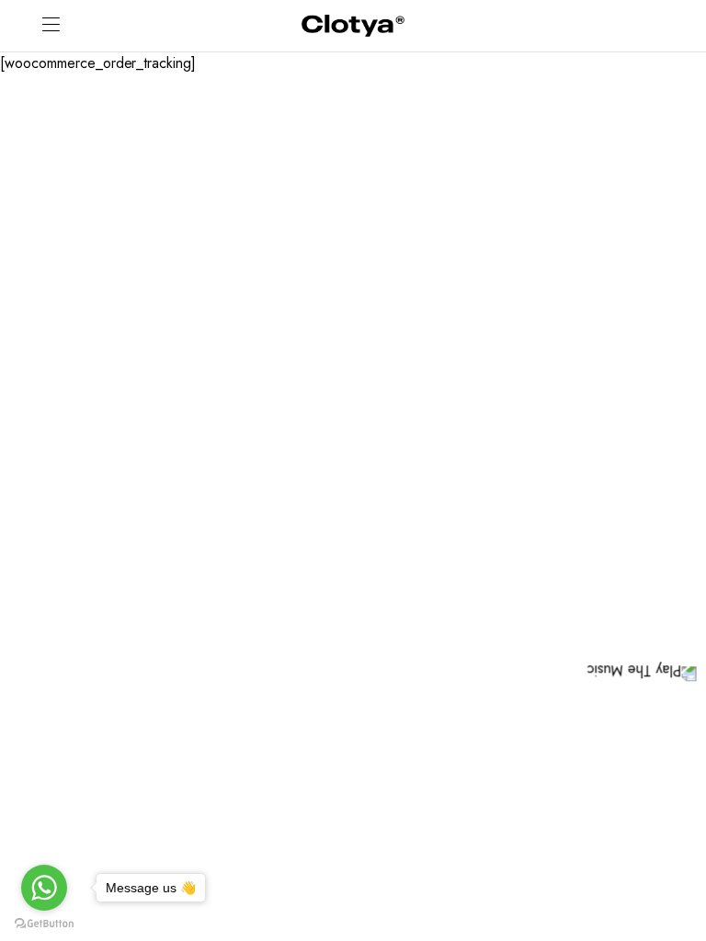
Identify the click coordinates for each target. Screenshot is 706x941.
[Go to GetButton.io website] (44, 922)
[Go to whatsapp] (44, 888)
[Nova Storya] (353, 26)
